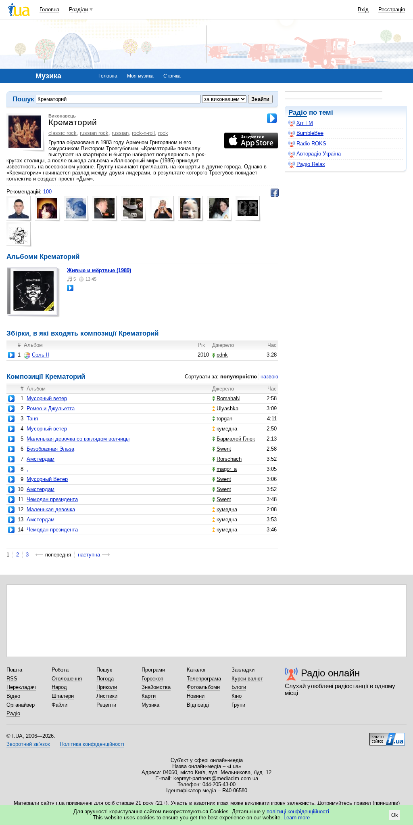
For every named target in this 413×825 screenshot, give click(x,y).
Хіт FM (304, 123)
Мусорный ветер (47, 398)
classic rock (62, 133)
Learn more (297, 818)
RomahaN (228, 398)
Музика (150, 705)
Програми (153, 670)
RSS (11, 679)
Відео (13, 696)
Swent (224, 449)
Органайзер (20, 705)
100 (47, 192)
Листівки (106, 696)
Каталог (196, 670)
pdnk (222, 355)
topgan (224, 419)
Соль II (40, 355)
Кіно (237, 696)
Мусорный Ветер (47, 479)
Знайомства (156, 687)
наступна (89, 555)
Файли (59, 705)
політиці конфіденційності (298, 811)
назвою (269, 377)
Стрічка (172, 76)
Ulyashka (227, 408)
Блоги (239, 687)
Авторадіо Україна (318, 154)
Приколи (106, 687)
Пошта (14, 670)
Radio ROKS (311, 144)
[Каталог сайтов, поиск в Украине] (387, 736)
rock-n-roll (143, 133)
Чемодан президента (52, 499)
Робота (60, 670)
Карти (149, 696)
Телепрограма (204, 679)
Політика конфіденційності (92, 744)
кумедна (227, 429)
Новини (195, 696)
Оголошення (67, 679)
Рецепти (106, 705)
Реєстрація (391, 9)
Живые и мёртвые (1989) (99, 270)
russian (120, 133)
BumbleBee (309, 133)
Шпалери (63, 696)
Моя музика (140, 76)
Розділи (78, 9)
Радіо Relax (310, 164)
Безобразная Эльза (50, 449)
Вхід (363, 9)
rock (163, 133)
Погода (105, 679)
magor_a (227, 469)
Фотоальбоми (203, 687)
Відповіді (198, 705)
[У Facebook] (275, 193)
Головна (49, 9)
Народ (59, 687)
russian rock (94, 133)
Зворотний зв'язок (28, 744)
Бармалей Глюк (236, 439)
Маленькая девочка (51, 509)
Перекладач (21, 687)
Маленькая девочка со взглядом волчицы (78, 439)
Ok (394, 815)
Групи (238, 705)
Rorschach (229, 459)
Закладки (243, 670)
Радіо (297, 112)
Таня (32, 419)
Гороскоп (152, 679)
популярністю (238, 377)
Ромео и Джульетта (51, 408)
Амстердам (40, 459)
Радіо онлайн (330, 673)
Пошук (104, 670)
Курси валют (247, 679)
